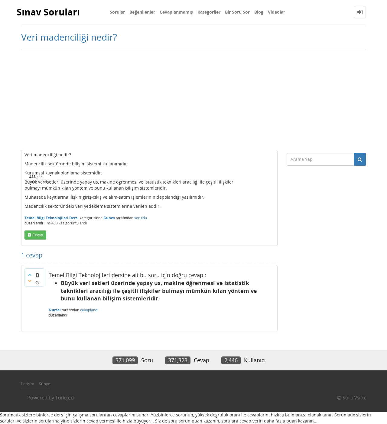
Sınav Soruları (48, 12)
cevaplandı (89, 310)
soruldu (140, 217)
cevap (37, 234)
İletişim (27, 383)
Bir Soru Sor (237, 12)
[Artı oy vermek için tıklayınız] (29, 274)
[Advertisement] (193, 98)
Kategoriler (208, 12)
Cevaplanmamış (176, 12)
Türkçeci (64, 397)
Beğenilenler (142, 12)
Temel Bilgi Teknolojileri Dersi (51, 217)
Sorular (117, 12)
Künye (44, 383)
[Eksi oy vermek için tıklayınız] (29, 281)
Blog (258, 12)
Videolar (276, 12)
